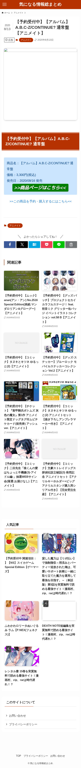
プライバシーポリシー (23, 724)
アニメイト (26, 40)
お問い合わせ (17, 715)
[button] (9, 244)
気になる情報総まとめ (40, 4)
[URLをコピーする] (71, 244)
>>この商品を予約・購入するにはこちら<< (41, 201)
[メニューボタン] (4, 4)
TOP (18, 755)
